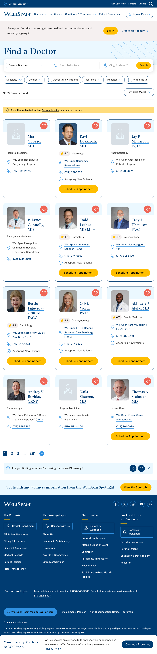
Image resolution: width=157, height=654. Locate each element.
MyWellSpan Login (23, 526)
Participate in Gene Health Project (96, 574)
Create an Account (133, 30)
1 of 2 (79, 248)
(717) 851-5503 (73, 172)
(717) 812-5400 (125, 255)
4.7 (118, 237)
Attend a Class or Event (95, 544)
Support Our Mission (93, 538)
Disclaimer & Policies (74, 611)
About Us (48, 534)
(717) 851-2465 (21, 426)
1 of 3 (28, 337)
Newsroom (49, 548)
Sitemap (128, 611)
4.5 (66, 153)
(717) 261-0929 (125, 426)
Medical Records (13, 555)
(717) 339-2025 (21, 171)
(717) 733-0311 (124, 171)
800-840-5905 (80, 591)
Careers (132, 3)
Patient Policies (12, 561)
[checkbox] (50, 80)
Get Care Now (118, 3)
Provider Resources (132, 542)
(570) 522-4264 (73, 426)
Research (126, 562)
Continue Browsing (137, 644)
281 (32, 453)
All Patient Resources (16, 534)
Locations (54, 14)
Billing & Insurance (14, 541)
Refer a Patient (129, 548)
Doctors (38, 14)
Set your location (50, 110)
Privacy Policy (53, 648)
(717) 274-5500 (73, 255)
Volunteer (87, 551)
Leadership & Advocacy (56, 541)
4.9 (66, 237)
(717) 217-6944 (21, 344)
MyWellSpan (140, 14)
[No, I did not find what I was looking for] (141, 468)
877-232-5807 (42, 595)
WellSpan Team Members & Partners (32, 611)
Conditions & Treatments (79, 14)
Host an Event (89, 565)
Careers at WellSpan (134, 532)
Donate (142, 3)
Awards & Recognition (55, 555)
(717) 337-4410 (125, 336)
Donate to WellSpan (95, 528)
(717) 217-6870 (73, 343)
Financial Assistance (15, 548)
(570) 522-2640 (21, 259)
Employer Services (53, 561)
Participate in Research (95, 558)
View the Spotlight (136, 487)
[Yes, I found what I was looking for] (133, 468)
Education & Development (135, 555)
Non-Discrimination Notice (105, 611)
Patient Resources (109, 14)
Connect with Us (60, 526)
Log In (110, 30)
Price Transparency (15, 568)
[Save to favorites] (44, 125)
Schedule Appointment (78, 189)
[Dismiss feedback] (149, 468)
